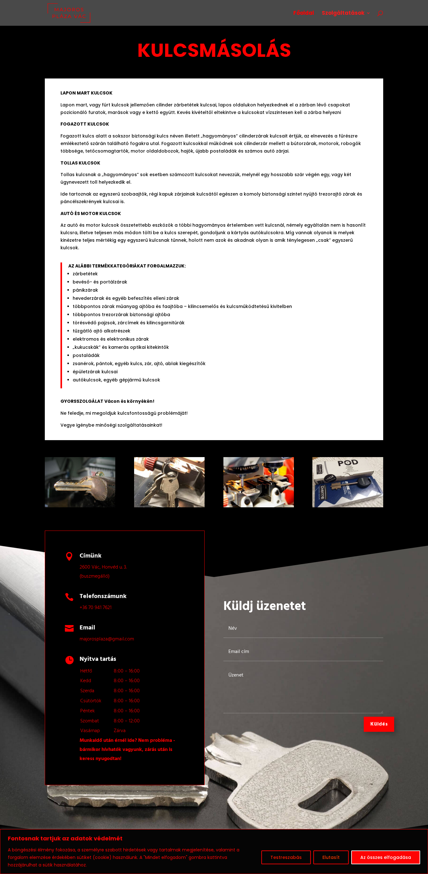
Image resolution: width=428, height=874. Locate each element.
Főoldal (303, 14)
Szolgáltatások (343, 14)
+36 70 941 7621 (96, 608)
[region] (214, 851)
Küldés (379, 724)
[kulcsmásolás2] (169, 506)
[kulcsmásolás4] (347, 506)
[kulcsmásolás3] (258, 506)
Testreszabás (286, 857)
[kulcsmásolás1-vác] (80, 506)
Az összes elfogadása (385, 857)
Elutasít (331, 857)
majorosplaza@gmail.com (107, 639)
